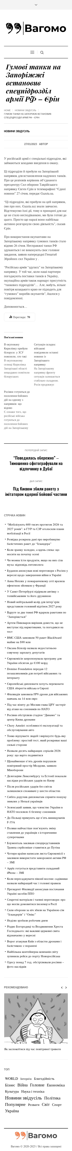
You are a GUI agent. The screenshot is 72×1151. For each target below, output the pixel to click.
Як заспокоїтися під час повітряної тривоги (32, 1049)
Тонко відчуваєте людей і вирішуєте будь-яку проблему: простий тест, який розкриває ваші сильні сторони (37, 740)
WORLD (11, 1078)
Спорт (57, 1104)
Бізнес (10, 1084)
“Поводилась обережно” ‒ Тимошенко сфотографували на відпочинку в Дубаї (36, 463)
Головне (37, 1085)
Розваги (33, 1104)
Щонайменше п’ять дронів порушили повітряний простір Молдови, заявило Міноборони (32, 765)
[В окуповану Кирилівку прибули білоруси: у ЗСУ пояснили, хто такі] (19, 360)
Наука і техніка (32, 1091)
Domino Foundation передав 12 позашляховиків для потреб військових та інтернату (34, 673)
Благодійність (44, 1078)
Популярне (15, 1104)
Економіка (56, 1085)
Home (7, 110)
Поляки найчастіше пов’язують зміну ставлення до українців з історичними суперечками (32, 832)
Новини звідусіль (25, 110)
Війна (22, 1085)
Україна (12, 1110)
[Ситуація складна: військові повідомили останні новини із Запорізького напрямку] (49, 364)
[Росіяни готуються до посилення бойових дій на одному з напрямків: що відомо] (19, 410)
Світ (46, 1104)
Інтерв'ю (26, 1079)
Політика (52, 1098)
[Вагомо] (36, 28)
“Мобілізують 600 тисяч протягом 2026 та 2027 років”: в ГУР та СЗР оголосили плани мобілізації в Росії (35, 528)
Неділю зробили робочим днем (27, 920)
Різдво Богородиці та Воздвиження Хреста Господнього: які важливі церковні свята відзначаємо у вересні (35, 930)
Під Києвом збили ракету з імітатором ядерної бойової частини (36, 491)
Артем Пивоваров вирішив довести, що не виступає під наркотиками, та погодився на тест (35, 627)
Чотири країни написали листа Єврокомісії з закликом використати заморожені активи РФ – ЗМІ (36, 857)
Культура (12, 1091)
